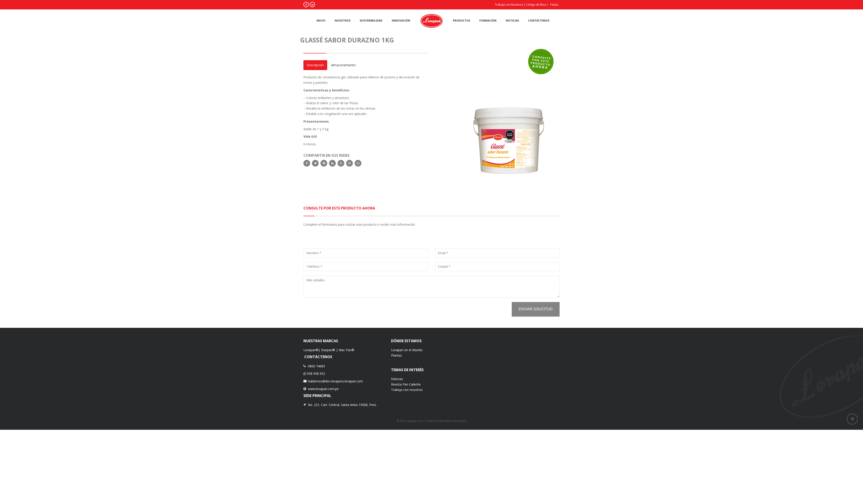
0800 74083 (316, 366)
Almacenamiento (343, 65)
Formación (487, 20)
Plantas (396, 355)
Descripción (315, 65)
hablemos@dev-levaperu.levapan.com (335, 381)
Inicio (320, 20)
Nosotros (342, 20)
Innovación (401, 20)
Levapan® (310, 350)
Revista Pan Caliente (406, 384)
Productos (461, 20)
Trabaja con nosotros (407, 390)
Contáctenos (538, 20)
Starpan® (328, 350)
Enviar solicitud (536, 309)
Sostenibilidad (371, 20)
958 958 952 (315, 373)
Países (554, 5)
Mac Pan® (346, 350)
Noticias (512, 20)
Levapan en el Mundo (407, 350)
